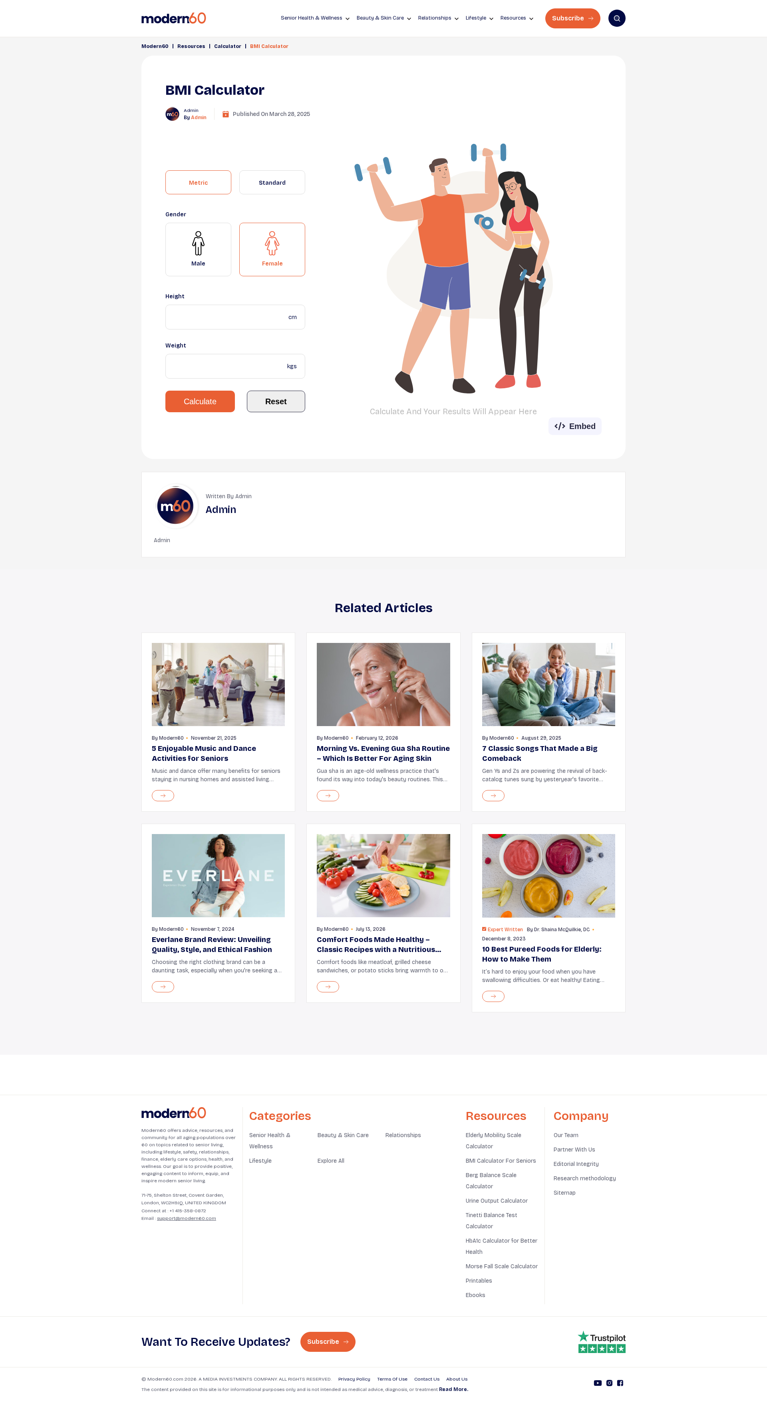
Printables (479, 1280)
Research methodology (585, 1178)
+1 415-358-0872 (187, 1210)
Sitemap (565, 1192)
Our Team (566, 1135)
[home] (173, 18)
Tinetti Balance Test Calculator (491, 1221)
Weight (175, 345)
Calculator (227, 46)
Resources (191, 46)
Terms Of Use (392, 1379)
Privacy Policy (354, 1379)
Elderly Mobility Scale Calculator (493, 1141)
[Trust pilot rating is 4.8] (602, 1342)
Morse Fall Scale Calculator (502, 1266)
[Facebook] (620, 1384)
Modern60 (155, 46)
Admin (199, 117)
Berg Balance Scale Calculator (491, 1181)
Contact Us (426, 1379)
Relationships (403, 1135)
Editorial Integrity (576, 1164)
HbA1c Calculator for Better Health (501, 1246)
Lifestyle (260, 1161)
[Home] (173, 1113)
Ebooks (475, 1295)
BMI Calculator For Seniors (501, 1161)
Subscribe (569, 18)
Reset (276, 401)
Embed (582, 426)
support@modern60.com (186, 1218)
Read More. (453, 1389)
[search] (617, 18)
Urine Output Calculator (497, 1200)
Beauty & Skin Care (343, 1135)
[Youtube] (598, 1384)
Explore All (331, 1161)
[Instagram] (609, 1384)
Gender (175, 214)
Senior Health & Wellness (269, 1141)
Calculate (200, 401)
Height (175, 296)
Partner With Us (574, 1149)
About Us (456, 1379)
